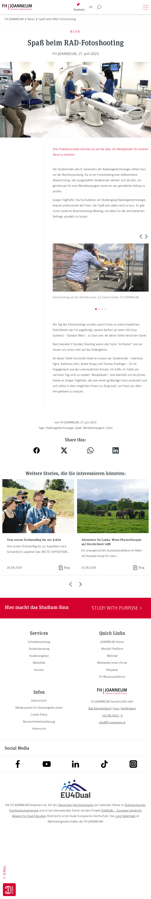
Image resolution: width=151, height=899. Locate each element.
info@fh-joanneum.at (112, 722)
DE (91, 7)
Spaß (78, 428)
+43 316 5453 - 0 (112, 716)
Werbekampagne (93, 428)
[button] (140, 236)
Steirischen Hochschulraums (76, 805)
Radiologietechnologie (60, 428)
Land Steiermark (125, 816)
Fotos (109, 428)
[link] (39, 642)
